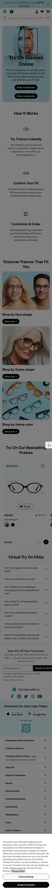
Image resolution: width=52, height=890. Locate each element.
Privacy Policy (18, 871)
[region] (26, 862)
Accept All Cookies (26, 885)
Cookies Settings (26, 876)
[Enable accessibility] (48, 445)
